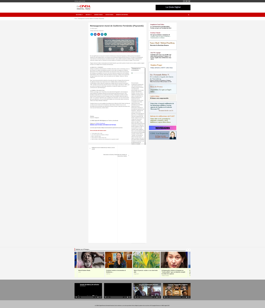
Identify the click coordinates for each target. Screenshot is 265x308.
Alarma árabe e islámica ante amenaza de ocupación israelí (104, 139)
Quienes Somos (98, 14)
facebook (115, 120)
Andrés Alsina (137, 272)
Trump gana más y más (96, 133)
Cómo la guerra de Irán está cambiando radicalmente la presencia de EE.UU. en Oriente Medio (118, 272)
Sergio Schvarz (165, 273)
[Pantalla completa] (100, 297)
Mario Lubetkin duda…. (96, 136)
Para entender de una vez (142, 270)
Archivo (88, 14)
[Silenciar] (98, 297)
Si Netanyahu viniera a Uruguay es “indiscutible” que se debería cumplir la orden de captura (90, 272)
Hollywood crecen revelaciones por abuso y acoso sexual (103, 148)
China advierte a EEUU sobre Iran (98, 137)
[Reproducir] (76, 297)
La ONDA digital (93, 28)
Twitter (110, 120)
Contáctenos (109, 14)
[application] (88, 291)
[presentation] (187, 250)
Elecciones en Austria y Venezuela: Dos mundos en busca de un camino (115, 155)
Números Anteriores (122, 14)
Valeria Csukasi (82, 275)
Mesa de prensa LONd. (111, 275)
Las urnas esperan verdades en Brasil (99, 134)
